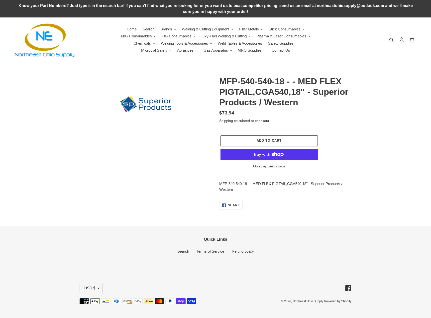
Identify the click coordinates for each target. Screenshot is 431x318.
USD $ (89, 288)
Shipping (226, 121)
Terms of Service (210, 251)
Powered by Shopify (337, 301)
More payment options (269, 166)
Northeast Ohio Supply (308, 301)
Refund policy (243, 251)
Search (183, 251)
